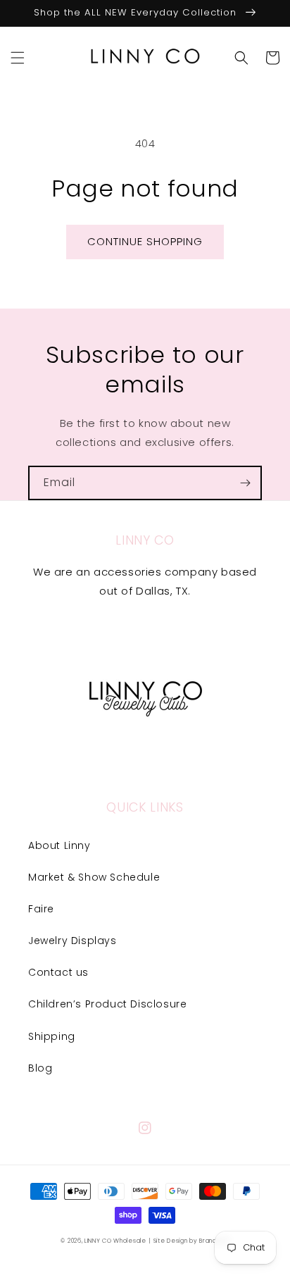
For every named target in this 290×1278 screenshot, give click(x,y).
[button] (17, 57)
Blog (40, 1068)
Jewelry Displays (72, 940)
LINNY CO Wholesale (115, 1240)
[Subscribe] (244, 483)
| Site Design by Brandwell (189, 1240)
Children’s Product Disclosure (107, 1004)
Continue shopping (145, 241)
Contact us (58, 972)
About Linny (59, 845)
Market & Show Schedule (94, 877)
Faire (41, 909)
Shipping (51, 1036)
